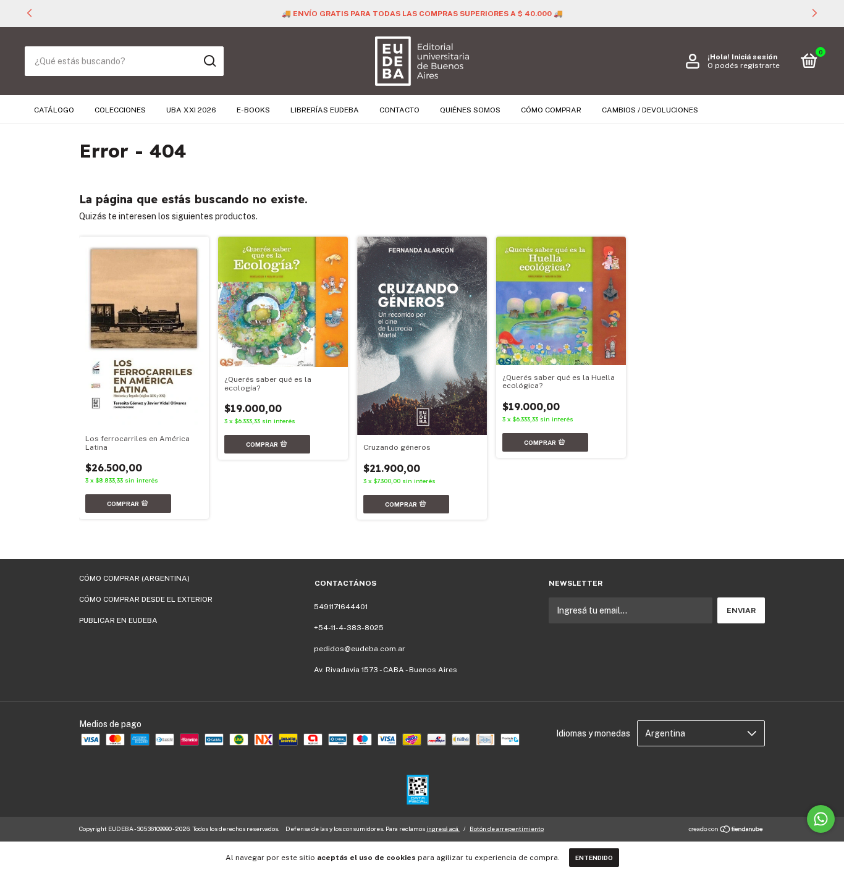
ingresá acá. (443, 828)
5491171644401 (341, 606)
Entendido (594, 857)
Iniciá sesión (754, 57)
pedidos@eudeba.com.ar (359, 648)
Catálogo (54, 110)
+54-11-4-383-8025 (349, 627)
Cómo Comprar (551, 110)
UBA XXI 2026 (191, 110)
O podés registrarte (743, 65)
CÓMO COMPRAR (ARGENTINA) (134, 578)
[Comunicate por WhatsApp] (821, 819)
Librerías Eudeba (324, 110)
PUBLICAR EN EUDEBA (118, 620)
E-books (253, 110)
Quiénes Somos (470, 110)
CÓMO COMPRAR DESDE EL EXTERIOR (146, 599)
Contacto (399, 110)
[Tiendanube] (726, 830)
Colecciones (120, 110)
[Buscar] (209, 61)
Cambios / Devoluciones (650, 110)
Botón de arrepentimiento (507, 828)
